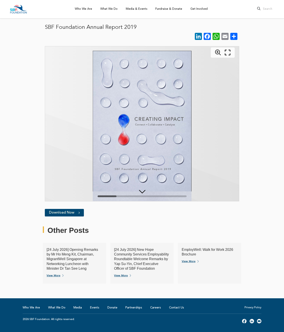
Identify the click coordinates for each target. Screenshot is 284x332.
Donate (112, 307)
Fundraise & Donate (168, 9)
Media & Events (136, 9)
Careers (155, 307)
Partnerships (133, 307)
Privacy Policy (253, 307)
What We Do (109, 9)
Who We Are (83, 9)
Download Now (62, 212)
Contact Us (176, 307)
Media (77, 307)
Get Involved (199, 9)
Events (94, 307)
